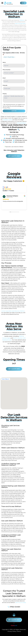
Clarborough (6, 338)
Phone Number (6, 69)
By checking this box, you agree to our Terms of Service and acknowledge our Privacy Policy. (14, 106)
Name (4, 62)
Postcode (5, 85)
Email (4, 78)
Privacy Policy (12, 631)
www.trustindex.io (21, 123)
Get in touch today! (20, 602)
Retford (21, 336)
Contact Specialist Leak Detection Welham (13, 311)
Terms (19, 631)
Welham (22, 20)
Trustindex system (7, 119)
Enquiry (5, 93)
